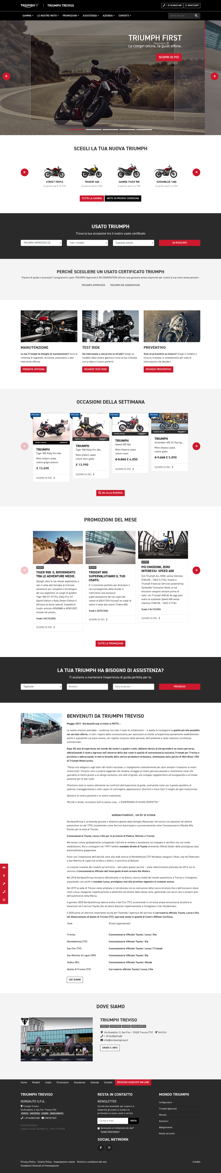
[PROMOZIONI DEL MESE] (4, 876)
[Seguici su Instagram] (109, 1148)
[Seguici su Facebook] (101, 1148)
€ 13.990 (82, 465)
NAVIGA (161, 1032)
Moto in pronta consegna (123, 198)
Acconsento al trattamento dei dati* (117, 1128)
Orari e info (110, 1048)
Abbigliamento (165, 1127)
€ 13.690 (42, 468)
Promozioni (70, 16)
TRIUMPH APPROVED (93, 285)
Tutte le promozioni (110, 643)
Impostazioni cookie (64, 1162)
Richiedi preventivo (158, 369)
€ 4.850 (126, 459)
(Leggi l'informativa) (110, 1132)
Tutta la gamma (92, 198)
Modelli (36, 1082)
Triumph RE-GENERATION (125, 285)
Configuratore (165, 1102)
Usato (48, 1082)
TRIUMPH (82, 446)
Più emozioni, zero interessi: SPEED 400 (157, 569)
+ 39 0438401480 (173, 5)
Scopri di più (44, 478)
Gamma (27, 16)
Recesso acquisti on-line (133, 1082)
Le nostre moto (47, 16)
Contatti (124, 16)
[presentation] (6, 76)
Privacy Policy (28, 1162)
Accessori (163, 1121)
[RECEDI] (4, 900)
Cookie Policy (45, 1162)
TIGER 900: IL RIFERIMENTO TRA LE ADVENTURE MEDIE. (55, 574)
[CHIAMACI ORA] (4, 892)
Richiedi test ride (95, 369)
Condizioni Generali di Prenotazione (40, 1166)
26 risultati (179, 243)
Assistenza (90, 16)
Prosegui (180, 686)
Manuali (162, 1115)
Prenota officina (33, 369)
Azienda (108, 16)
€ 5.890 (166, 457)
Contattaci (50, 1118)
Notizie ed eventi (167, 1133)
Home (24, 1082)
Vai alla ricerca (112, 493)
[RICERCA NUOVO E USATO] (4, 868)
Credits (196, 1162)
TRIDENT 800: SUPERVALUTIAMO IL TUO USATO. (107, 576)
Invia (133, 1121)
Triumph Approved (168, 1109)
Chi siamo (75, 980)
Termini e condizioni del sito (92, 1162)
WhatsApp (193, 5)
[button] (196, 16)
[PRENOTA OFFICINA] (4, 884)
